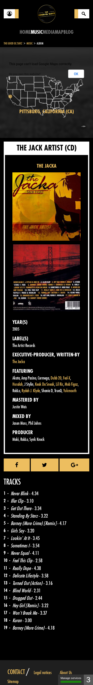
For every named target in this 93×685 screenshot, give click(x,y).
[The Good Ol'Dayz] (47, 13)
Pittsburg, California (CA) (46, 111)
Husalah (17, 384)
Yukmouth (70, 391)
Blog (68, 32)
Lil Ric (59, 384)
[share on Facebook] (17, 464)
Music (37, 32)
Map (59, 32)
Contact (16, 672)
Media (49, 32)
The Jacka (18, 362)
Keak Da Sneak (44, 384)
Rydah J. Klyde (31, 391)
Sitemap (13, 681)
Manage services (71, 678)
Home (25, 32)
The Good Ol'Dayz (13, 43)
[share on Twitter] (45, 464)
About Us (66, 672)
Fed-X (66, 378)
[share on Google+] (74, 464)
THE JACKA (47, 166)
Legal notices (43, 672)
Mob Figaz (71, 384)
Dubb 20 (56, 378)
